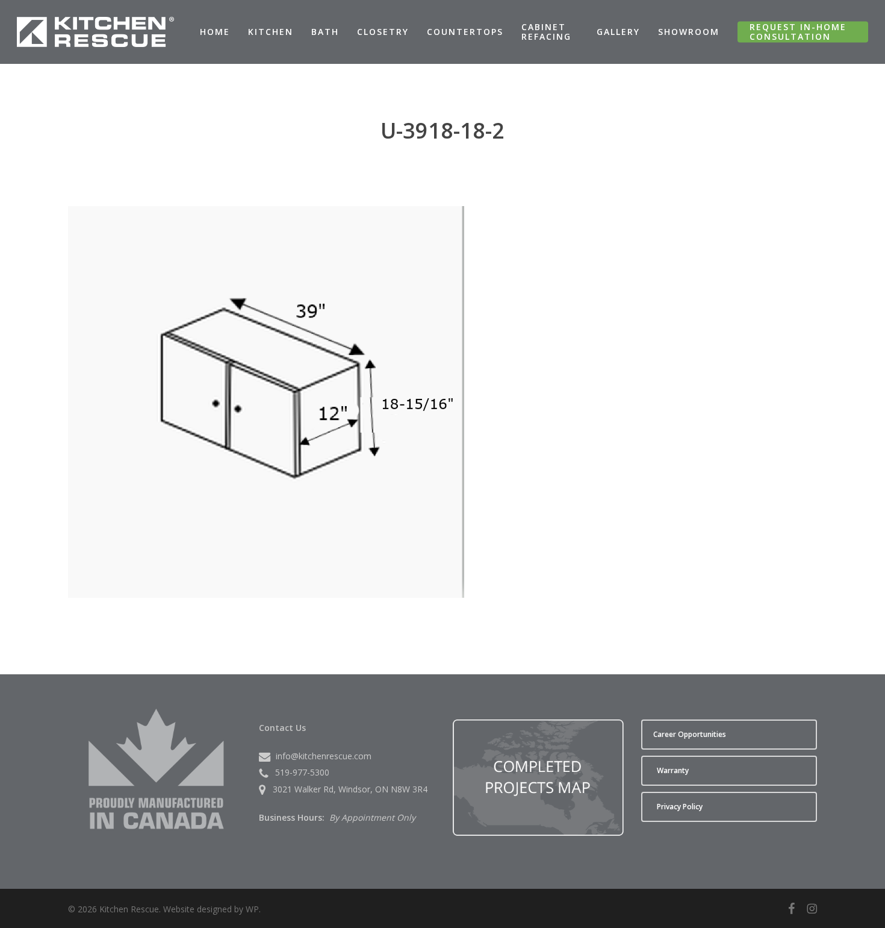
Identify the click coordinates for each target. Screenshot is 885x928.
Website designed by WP (211, 909)
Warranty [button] (673, 770)
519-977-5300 (302, 772)
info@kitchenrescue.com (323, 756)
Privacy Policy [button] (680, 806)
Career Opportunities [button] (689, 734)
